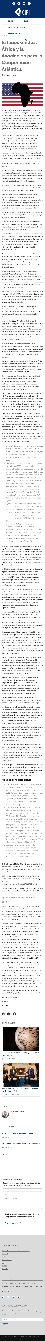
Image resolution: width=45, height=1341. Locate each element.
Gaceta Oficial (7, 1260)
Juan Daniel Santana (37, 1339)
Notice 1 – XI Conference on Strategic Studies (17, 1133)
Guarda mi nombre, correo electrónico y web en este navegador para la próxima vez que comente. (22, 1215)
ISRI (3, 1263)
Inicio (10, 21)
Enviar (5, 1324)
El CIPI (27, 21)
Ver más (5, 1154)
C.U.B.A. (5, 1269)
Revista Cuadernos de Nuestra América (16, 1251)
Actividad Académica (17, 27)
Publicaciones (14, 34)
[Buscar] (26, 40)
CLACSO (5, 1253)
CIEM (3, 1256)
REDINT (4, 1265)
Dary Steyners (22, 1339)
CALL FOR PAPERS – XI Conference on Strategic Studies (21, 1143)
